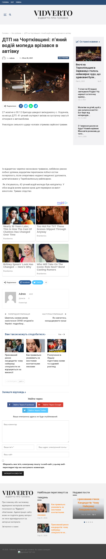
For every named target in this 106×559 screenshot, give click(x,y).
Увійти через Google (52, 405)
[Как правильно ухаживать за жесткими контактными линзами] (35, 345)
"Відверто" (19, 509)
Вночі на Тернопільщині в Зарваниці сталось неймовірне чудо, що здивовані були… (88, 71)
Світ (12, 2)
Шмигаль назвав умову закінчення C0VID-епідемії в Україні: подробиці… (19, 321)
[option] (88, 510)
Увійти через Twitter (37, 410)
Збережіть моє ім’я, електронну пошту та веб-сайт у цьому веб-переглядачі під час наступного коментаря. (34, 466)
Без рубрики (63, 58)
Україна (18, 2)
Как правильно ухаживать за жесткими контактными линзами (51, 509)
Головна (5, 2)
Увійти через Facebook (23, 405)
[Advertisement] (35, 148)
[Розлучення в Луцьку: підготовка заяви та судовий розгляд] (56, 345)
